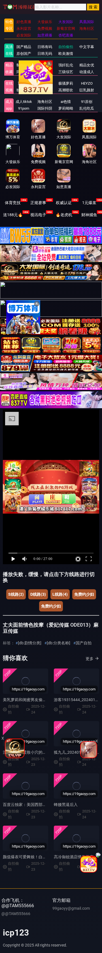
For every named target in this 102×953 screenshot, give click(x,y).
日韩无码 (44, 53)
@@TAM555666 (15, 913)
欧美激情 (65, 53)
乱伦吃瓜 (86, 108)
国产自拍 (84, 643)
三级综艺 (65, 72)
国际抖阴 (44, 108)
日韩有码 (44, 47)
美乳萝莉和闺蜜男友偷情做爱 (28, 699)
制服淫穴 (23, 65)
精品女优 (86, 65)
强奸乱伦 (65, 65)
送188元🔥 (13, 215)
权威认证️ (64, 202)
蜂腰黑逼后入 (66, 804)
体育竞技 (13, 202)
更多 (90, 658)
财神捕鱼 (89, 215)
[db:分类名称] (58, 643)
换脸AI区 (44, 72)
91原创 (86, 102)
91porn (23, 108)
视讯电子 (38, 215)
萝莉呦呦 (65, 108)
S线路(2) (16, 594)
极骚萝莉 (65, 83)
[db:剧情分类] (29, 643)
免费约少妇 (84, 594)
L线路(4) (60, 594)
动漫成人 (86, 72)
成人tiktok (24, 102)
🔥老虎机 (64, 215)
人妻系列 (44, 83)
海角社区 (44, 102)
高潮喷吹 (65, 90)
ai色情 (66, 102)
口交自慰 (44, 65)
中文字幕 (86, 47)
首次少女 (44, 90)
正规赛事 (38, 202)
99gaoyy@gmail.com (71, 908)
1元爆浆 (89, 202)
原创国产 (23, 53)
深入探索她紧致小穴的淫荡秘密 (30, 752)
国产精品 (23, 47)
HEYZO (87, 83)
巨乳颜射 (86, 90)
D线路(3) (38, 594)
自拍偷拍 (65, 47)
